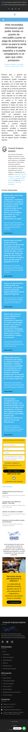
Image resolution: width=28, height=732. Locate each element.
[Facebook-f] (9, 8)
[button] (3, 19)
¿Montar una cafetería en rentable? (12, 511)
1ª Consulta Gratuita (14, 602)
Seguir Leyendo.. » (8, 233)
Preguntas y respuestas (16, 64)
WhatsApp (11, 184)
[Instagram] (15, 8)
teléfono (17, 182)
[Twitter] (12, 8)
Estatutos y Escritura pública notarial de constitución (13, 520)
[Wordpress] (19, 8)
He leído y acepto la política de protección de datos (12, 465)
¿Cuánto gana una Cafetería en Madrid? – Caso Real (11, 502)
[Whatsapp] (24, 728)
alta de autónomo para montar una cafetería (12, 492)
